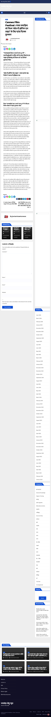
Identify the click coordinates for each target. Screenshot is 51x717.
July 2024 (38, 384)
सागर (37, 532)
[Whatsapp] (9, 49)
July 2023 (38, 423)
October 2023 (39, 413)
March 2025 (39, 357)
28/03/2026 (31, 671)
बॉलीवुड (37, 575)
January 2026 (39, 325)
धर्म (36, 578)
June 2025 (38, 348)
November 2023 (40, 410)
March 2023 (39, 436)
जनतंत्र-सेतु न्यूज (6, 6)
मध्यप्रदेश (38, 555)
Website (4, 292)
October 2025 (39, 334)
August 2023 (39, 420)
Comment (4, 251)
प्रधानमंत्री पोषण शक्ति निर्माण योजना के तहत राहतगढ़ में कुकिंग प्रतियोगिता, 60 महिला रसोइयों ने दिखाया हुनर (37, 655)
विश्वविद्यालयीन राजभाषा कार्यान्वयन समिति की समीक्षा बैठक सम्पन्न (42, 610)
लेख (37, 565)
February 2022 (39, 476)
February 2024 (39, 400)
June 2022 (38, 463)
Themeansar (3, 713)
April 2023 (38, 433)
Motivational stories (40, 505)
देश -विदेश (38, 542)
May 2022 (38, 466)
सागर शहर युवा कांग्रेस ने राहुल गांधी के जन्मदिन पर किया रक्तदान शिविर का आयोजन (42, 624)
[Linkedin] (14, 49)
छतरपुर (37, 499)
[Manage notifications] (48, 715)
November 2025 (40, 331)
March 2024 (39, 397)
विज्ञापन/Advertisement (6, 694)
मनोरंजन (37, 571)
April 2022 (38, 469)
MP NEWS (38, 489)
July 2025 (38, 344)
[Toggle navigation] (24, 13)
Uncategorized (39, 584)
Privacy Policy (4, 688)
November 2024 (40, 371)
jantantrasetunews (15, 38)
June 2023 (38, 426)
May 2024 (38, 390)
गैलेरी (37, 548)
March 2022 (39, 473)
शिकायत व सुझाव (4, 691)
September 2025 (40, 338)
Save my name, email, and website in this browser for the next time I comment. (16, 302)
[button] (46, 12)
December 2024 (40, 367)
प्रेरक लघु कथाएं (39, 502)
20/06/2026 (6, 657)
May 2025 (38, 351)
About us (3, 679)
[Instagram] (7, 49)
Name (3, 277)
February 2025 (39, 361)
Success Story (39, 515)
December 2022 (40, 443)
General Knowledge (40, 492)
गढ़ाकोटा (37, 509)
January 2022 (39, 479)
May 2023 (38, 430)
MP (37, 522)
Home (31, 711)
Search (38, 589)
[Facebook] (5, 49)
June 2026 (38, 315)
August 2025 (39, 341)
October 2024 (39, 374)
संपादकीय (38, 561)
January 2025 (39, 364)
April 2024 (38, 394)
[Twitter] (12, 49)
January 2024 (39, 403)
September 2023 (40, 417)
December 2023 (40, 407)
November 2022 (40, 446)
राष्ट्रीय (37, 525)
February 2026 (39, 321)
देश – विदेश (38, 558)
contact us (3, 682)
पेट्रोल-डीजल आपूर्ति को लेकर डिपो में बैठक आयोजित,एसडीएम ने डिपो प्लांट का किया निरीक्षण (42, 630)
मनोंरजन (7, 19)
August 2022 (39, 456)
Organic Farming (40, 496)
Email (3, 284)
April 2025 (38, 354)
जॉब (37, 528)
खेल (37, 568)
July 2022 (38, 459)
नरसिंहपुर (38, 512)
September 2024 (40, 377)
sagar (37, 545)
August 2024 (39, 380)
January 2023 (39, 440)
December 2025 (40, 328)
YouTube (38, 581)
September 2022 (40, 453)
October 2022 (39, 449)
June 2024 (38, 387)
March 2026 (39, 318)
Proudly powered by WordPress (7, 712)
